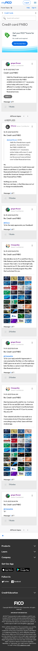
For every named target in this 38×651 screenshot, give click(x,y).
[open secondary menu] (35, 2)
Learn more (30, 623)
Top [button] (3, 535)
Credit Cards (8, 13)
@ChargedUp (8, 356)
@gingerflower (12, 140)
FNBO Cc (8, 96)
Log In (27, 3)
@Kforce (7, 223)
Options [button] (35, 13)
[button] (32, 63)
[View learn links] (34, 551)
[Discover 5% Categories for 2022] (24, 116)
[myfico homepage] (6, 2)
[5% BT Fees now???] (27, 116)
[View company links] (34, 557)
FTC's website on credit (23, 645)
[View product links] (34, 546)
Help (28, 8)
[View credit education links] (34, 592)
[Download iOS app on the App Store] (7, 569)
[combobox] (19, 18)
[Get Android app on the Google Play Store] (23, 569)
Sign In (33, 8)
